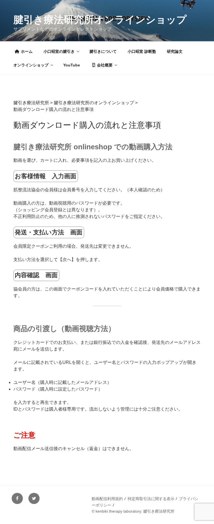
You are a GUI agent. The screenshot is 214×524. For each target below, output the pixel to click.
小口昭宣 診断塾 (142, 51)
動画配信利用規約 (107, 498)
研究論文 (175, 51)
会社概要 (105, 65)
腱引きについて (103, 51)
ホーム (27, 51)
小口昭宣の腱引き (59, 51)
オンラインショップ (30, 65)
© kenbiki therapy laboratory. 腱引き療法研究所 (133, 511)
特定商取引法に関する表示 (151, 498)
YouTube (71, 65)
